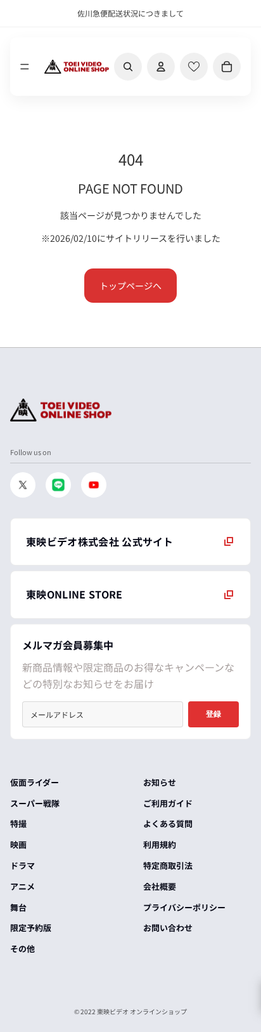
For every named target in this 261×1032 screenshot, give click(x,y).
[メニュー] (24, 66)
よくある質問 (168, 823)
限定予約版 (30, 928)
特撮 (18, 823)
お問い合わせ (168, 928)
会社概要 (159, 886)
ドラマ (22, 865)
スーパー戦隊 (35, 803)
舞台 (18, 907)
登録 (213, 714)
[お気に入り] (194, 67)
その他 (22, 949)
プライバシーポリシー (184, 907)
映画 (18, 844)
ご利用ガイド (168, 803)
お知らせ (159, 782)
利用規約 (159, 844)
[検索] (128, 67)
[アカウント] (161, 67)
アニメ (22, 886)
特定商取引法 (168, 865)
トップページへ (130, 285)
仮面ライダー (34, 782)
